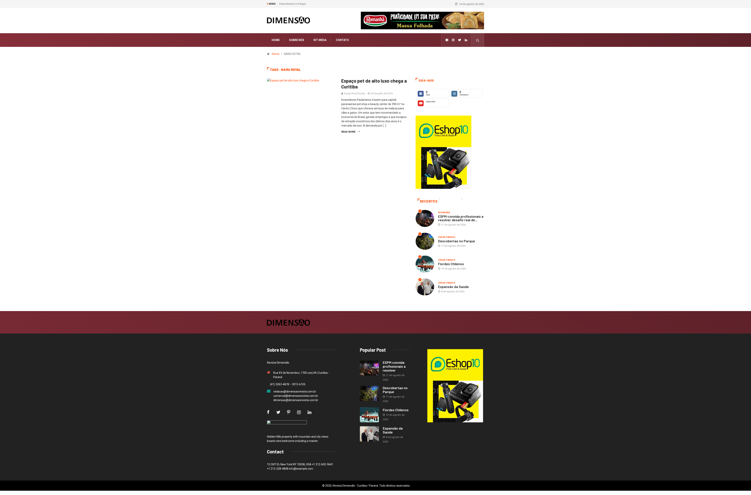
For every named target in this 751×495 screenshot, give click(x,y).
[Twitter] (459, 40)
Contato (342, 40)
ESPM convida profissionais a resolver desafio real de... (460, 218)
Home (276, 40)
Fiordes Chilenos (451, 264)
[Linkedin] (466, 40)
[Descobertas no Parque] (369, 393)
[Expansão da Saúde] (369, 433)
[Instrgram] (453, 40)
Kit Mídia (320, 40)
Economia (444, 212)
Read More (348, 131)
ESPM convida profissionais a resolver (394, 366)
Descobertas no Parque (292, 3)
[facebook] (447, 40)
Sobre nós (296, 40)
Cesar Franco (446, 237)
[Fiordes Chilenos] (369, 415)
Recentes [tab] (428, 201)
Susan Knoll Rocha (354, 93)
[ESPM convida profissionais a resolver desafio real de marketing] (369, 368)
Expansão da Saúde (453, 287)
